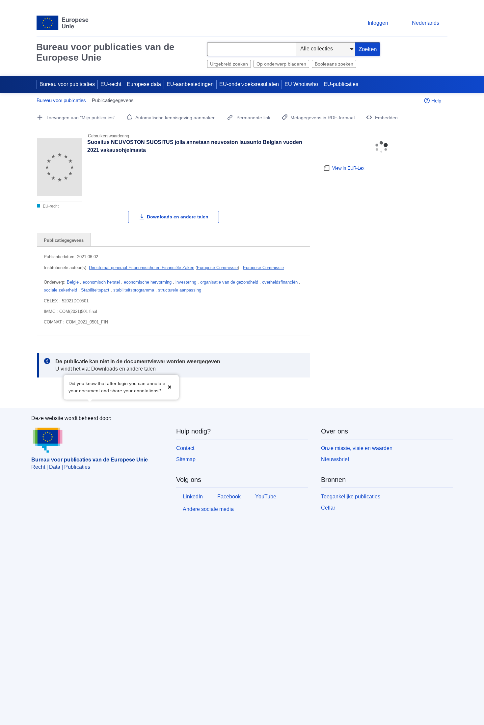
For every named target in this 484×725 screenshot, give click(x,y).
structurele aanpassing (179, 290)
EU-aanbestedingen (190, 84)
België (73, 282)
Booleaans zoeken (334, 64)
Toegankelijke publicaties (350, 496)
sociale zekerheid (61, 290)
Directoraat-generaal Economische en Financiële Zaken (141, 267)
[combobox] (251, 49)
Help (436, 100)
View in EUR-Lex (348, 168)
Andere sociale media (208, 509)
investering (186, 282)
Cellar (328, 508)
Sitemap (186, 459)
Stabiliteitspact (96, 290)
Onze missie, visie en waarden (356, 448)
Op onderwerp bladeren (281, 64)
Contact (185, 448)
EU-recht (110, 84)
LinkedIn (193, 496)
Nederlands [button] (425, 23)
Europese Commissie (217, 267)
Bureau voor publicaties (67, 84)
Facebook (229, 496)
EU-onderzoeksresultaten (249, 84)
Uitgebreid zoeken (229, 64)
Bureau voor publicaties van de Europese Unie (105, 52)
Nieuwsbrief (335, 459)
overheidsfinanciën (280, 282)
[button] (169, 386)
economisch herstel (102, 282)
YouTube (265, 496)
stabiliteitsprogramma (134, 290)
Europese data (144, 84)
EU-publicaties (341, 84)
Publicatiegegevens (64, 240)
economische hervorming (148, 282)
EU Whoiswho (301, 84)
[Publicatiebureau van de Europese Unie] (63, 22)
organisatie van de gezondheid (229, 282)
